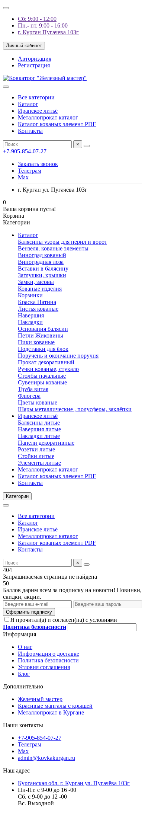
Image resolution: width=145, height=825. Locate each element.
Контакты (30, 131)
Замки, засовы (36, 282)
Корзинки (30, 295)
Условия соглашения (44, 667)
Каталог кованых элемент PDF (57, 124)
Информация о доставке (48, 653)
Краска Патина (37, 302)
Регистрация (34, 65)
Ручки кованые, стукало (48, 369)
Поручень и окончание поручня (58, 355)
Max (23, 177)
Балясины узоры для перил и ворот (62, 242)
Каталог (28, 104)
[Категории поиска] (6, 87)
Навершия (31, 315)
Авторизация (34, 58)
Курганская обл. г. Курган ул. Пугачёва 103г (74, 783)
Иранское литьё (38, 111)
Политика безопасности (48, 660)
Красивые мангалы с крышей (55, 706)
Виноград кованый (42, 255)
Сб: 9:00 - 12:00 (37, 19)
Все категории (36, 97)
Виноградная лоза (41, 262)
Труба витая (33, 389)
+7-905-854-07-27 (24, 151)
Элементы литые (39, 463)
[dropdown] (6, 8)
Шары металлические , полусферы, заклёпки (75, 409)
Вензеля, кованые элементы (53, 248)
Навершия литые (39, 429)
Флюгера (29, 396)
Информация (19, 634)
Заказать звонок (38, 164)
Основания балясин (43, 329)
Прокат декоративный (46, 362)
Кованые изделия (40, 288)
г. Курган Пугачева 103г (48, 32)
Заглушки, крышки (42, 275)
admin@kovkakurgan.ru (46, 758)
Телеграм (29, 170)
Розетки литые (36, 449)
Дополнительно (23, 686)
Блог (24, 674)
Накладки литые (39, 436)
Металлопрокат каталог (48, 117)
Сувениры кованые (42, 382)
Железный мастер (40, 699)
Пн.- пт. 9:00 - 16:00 (43, 25)
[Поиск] (87, 146)
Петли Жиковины (40, 335)
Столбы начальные (42, 375)
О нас (25, 647)
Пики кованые (36, 342)
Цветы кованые (37, 402)
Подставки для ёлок (43, 349)
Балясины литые (39, 422)
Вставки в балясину (43, 268)
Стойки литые (36, 456)
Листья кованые (38, 309)
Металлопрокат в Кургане (51, 712)
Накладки (30, 322)
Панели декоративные (46, 442)
